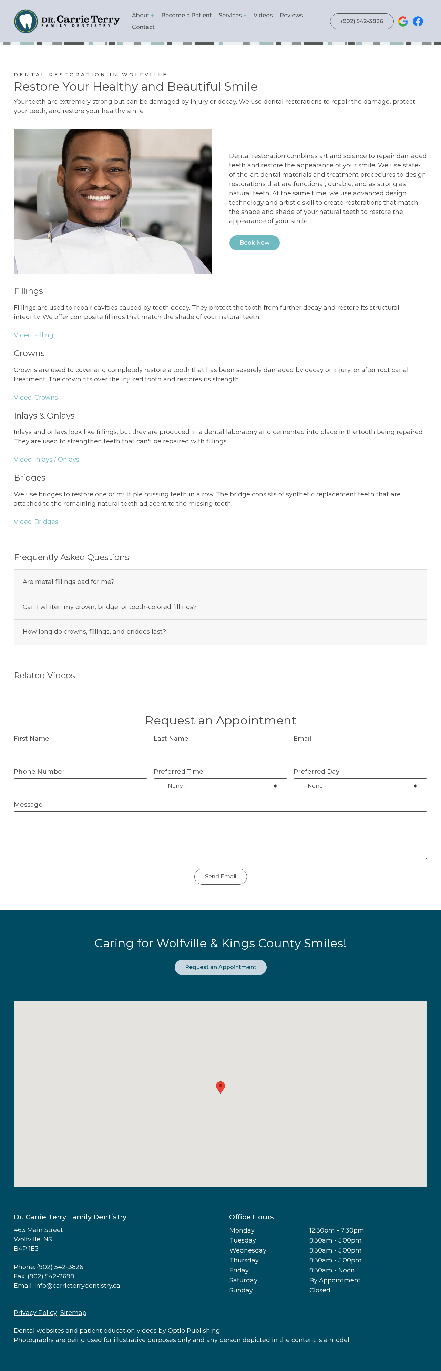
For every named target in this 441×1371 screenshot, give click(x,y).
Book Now (254, 242)
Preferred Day (316, 771)
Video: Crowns (36, 397)
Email (302, 738)
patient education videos (118, 1330)
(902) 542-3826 (362, 21)
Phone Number (39, 771)
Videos (263, 15)
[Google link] (403, 21)
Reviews (291, 15)
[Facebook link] (418, 21)
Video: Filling (33, 335)
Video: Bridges (36, 522)
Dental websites (39, 1330)
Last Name (171, 738)
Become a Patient (186, 15)
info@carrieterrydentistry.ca (77, 1285)
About (141, 15)
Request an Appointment (220, 967)
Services (230, 15)
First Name (31, 738)
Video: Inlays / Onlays (46, 459)
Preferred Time (178, 771)
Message (28, 804)
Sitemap (73, 1313)
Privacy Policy (35, 1313)
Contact (143, 27)
